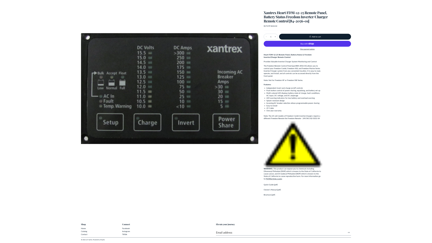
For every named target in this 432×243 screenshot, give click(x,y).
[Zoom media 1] (169, 88)
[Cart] (348, 3)
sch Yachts (89, 240)
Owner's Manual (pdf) (272, 190)
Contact (84, 234)
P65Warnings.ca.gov (274, 179)
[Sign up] (348, 232)
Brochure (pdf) (269, 195)
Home (83, 228)
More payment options (307, 49)
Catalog (84, 231)
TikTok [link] (124, 234)
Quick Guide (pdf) (271, 184)
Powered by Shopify (99, 240)
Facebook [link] (126, 228)
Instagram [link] (126, 231)
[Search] (338, 3)
